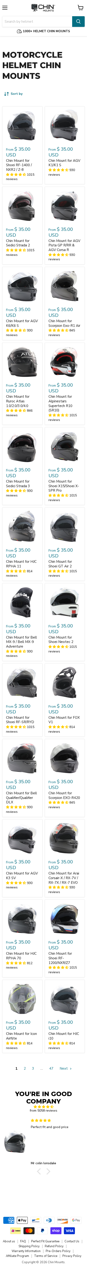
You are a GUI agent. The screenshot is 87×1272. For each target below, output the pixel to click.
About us (9, 1241)
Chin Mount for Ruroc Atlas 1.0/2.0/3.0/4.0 (17, 401)
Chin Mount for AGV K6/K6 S (22, 323)
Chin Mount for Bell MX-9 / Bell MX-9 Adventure (21, 642)
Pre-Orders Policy (58, 1251)
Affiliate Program (17, 1256)
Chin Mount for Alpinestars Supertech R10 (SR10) (60, 403)
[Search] (78, 21)
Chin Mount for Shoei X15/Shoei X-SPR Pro (63, 486)
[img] (43, 1107)
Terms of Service (45, 1256)
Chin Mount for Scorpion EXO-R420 (64, 795)
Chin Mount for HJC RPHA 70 (21, 955)
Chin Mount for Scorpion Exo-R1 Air (64, 323)
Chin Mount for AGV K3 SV (22, 875)
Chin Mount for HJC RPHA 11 (21, 564)
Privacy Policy (71, 1256)
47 (51, 1068)
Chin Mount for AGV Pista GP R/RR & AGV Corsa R (64, 245)
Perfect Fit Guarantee (45, 1241)
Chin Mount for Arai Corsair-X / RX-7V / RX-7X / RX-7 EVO (63, 878)
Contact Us (71, 1241)
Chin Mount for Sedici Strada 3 (18, 483)
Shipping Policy (29, 1246)
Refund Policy (54, 1246)
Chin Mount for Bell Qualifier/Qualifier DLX (21, 798)
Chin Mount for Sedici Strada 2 (18, 243)
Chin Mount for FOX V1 (64, 720)
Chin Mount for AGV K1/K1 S (64, 163)
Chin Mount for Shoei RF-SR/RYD (20, 720)
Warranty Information (26, 1251)
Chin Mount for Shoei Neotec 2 (60, 639)
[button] (40, 1171)
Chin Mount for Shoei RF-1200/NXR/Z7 (60, 958)
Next (64, 1068)
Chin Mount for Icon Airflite (21, 1036)
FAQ (23, 1241)
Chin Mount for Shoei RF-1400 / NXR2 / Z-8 (19, 165)
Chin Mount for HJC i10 (63, 1036)
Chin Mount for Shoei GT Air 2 (60, 564)
